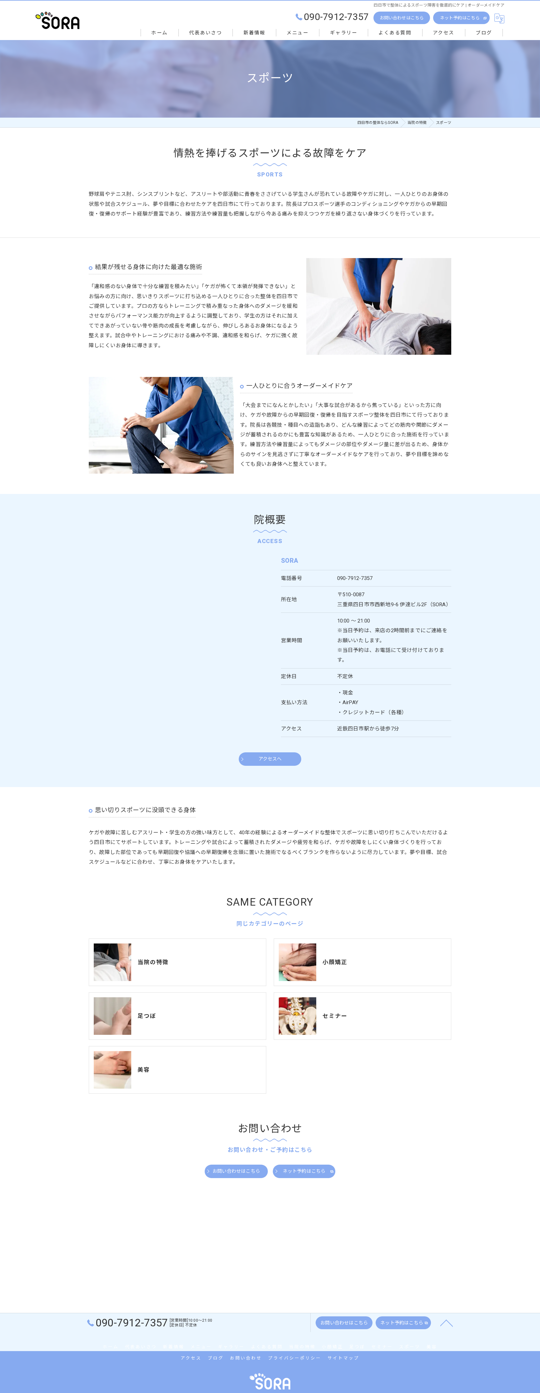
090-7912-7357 (355, 578)
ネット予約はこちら (460, 17)
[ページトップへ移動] (446, 1322)
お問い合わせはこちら (402, 17)
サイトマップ (343, 1357)
